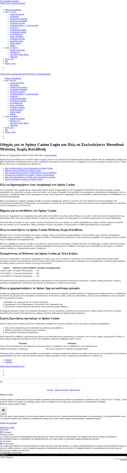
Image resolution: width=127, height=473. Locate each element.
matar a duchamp (16, 37)
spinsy (44, 159)
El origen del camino (18, 32)
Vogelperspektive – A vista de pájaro (24, 25)
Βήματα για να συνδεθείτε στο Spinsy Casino (23, 170)
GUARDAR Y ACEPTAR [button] (10, 453)
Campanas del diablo (18, 30)
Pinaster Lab (15, 52)
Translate (123, 459)
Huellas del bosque (17, 50)
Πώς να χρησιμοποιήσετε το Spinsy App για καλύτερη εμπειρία (30, 177)
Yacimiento (14, 16)
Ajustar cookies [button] (14, 404)
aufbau (12, 45)
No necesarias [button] (5, 441)
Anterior (8, 360)
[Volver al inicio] (12, 3)
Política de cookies (7, 427)
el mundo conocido (17, 39)
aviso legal (50, 390)
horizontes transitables (18, 21)
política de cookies (74, 390)
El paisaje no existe (17, 23)
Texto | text (9, 59)
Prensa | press (10, 63)
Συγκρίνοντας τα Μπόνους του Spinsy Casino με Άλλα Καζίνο (29, 175)
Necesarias (7, 432)
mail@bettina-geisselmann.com (12, 366)
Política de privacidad (8, 423)
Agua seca (14, 28)
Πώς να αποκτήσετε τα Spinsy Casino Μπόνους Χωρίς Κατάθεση (31, 173)
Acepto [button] (23, 404)
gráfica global (15, 43)
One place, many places (19, 54)
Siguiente (8, 362)
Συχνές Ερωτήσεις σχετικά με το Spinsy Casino (24, 179)
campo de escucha (17, 14)
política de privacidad (61, 390)
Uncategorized (51, 155)
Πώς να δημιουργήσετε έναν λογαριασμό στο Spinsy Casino (29, 168)
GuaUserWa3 (14, 155)
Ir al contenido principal (9, 1)
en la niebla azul (16, 34)
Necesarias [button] (4, 430)
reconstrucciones (16, 41)
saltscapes (14, 57)
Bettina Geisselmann (13, 10)
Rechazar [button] (3, 404)
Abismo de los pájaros (18, 19)
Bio (6, 61)
